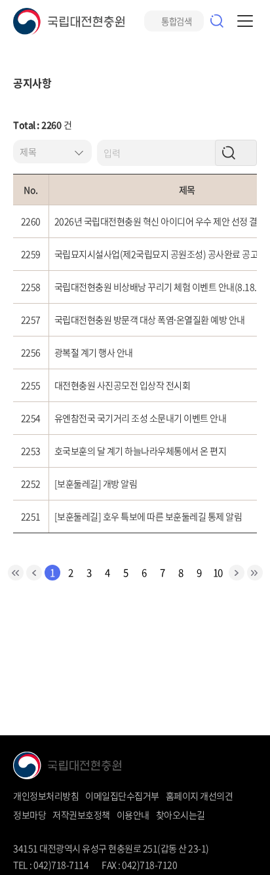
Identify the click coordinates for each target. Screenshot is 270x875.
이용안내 (133, 814)
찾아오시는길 (180, 814)
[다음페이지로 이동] (236, 572)
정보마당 (29, 814)
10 (218, 572)
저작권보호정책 (81, 814)
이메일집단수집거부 (122, 795)
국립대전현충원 (69, 21)
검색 (216, 21)
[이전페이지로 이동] (34, 572)
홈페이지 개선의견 (199, 795)
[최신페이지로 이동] (16, 572)
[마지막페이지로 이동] (255, 572)
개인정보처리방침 (46, 795)
